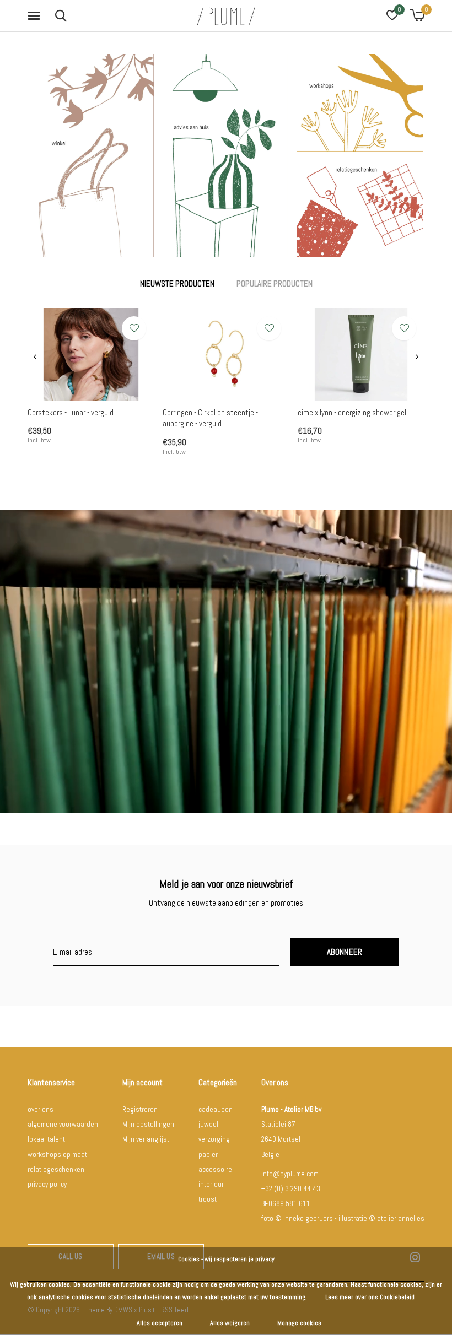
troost (207, 1199)
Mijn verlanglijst (145, 1139)
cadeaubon (215, 1109)
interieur (211, 1184)
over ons (40, 1109)
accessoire (215, 1169)
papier (208, 1154)
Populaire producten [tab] (274, 283)
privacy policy (47, 1184)
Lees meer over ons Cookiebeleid (370, 1297)
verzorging (214, 1139)
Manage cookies (299, 1322)
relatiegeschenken (56, 1169)
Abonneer (345, 952)
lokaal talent (46, 1139)
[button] (36, 16)
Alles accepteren (159, 1322)
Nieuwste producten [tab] (177, 283)
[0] (417, 15)
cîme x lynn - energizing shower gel (352, 412)
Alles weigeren (230, 1322)
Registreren (140, 1109)
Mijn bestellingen (148, 1124)
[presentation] (35, 357)
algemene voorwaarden (63, 1124)
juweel (208, 1124)
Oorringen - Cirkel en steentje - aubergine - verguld (210, 418)
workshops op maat (57, 1154)
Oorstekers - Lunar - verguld (71, 412)
